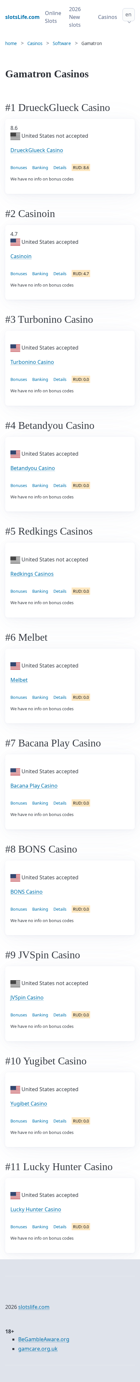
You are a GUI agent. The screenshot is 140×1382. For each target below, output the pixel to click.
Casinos (107, 17)
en (128, 14)
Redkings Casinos (32, 573)
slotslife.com (33, 1307)
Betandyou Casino (32, 468)
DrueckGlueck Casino (36, 150)
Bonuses (18, 167)
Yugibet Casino (28, 1103)
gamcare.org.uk (38, 1348)
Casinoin (21, 256)
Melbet (19, 679)
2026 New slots (75, 17)
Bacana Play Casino (34, 785)
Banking (40, 167)
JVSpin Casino (27, 997)
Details (59, 167)
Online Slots (53, 16)
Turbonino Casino (32, 362)
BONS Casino (26, 891)
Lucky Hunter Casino (35, 1209)
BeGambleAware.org (43, 1339)
